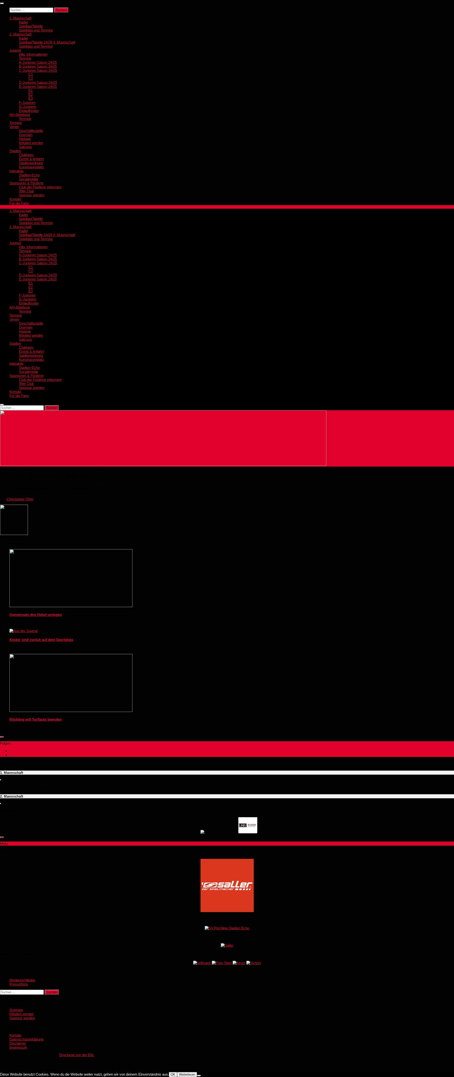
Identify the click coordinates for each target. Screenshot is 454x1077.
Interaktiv (16, 171)
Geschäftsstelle (31, 131)
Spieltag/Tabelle (31, 26)
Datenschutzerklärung (26, 1039)
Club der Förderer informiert (40, 187)
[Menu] (2, 3)
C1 (30, 74)
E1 (30, 90)
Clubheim (26, 155)
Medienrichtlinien (22, 980)
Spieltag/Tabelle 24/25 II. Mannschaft (47, 42)
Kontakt (15, 199)
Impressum (18, 1047)
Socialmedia (28, 179)
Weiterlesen (187, 1074)
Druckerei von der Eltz (76, 1055)
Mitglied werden (31, 143)
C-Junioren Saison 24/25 (38, 70)
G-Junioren (27, 107)
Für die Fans (19, 203)
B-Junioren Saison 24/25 (38, 66)
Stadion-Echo (29, 175)
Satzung (25, 147)
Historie (25, 139)
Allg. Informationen (33, 54)
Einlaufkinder (29, 111)
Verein (14, 127)
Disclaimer (17, 1043)
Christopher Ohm (20, 499)
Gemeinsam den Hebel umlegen (35, 615)
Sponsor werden (31, 195)
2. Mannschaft (20, 34)
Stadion (15, 151)
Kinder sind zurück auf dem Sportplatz (41, 640)
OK (173, 1074)
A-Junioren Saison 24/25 (38, 62)
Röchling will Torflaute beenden (35, 719)
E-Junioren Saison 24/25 (38, 86)
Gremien (25, 135)
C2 (30, 78)
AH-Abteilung (19, 115)
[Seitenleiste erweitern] (2, 737)
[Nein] (199, 1075)
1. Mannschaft (20, 18)
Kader (23, 22)
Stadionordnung (31, 163)
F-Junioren (27, 103)
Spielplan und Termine (36, 30)
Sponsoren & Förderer (26, 183)
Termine (25, 58)
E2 (30, 95)
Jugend (15, 50)
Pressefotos (18, 984)
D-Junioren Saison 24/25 (38, 82)
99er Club (26, 191)
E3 (30, 99)
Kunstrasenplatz (31, 167)
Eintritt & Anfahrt (31, 159)
